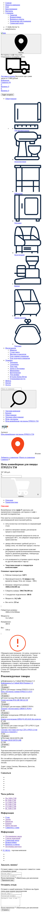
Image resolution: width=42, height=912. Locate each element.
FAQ (7, 7)
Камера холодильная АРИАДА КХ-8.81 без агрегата (21, 719)
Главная (8, 3)
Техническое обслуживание (20, 21)
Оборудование (10, 99)
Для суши (13, 366)
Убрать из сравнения (27, 457)
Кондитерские (15, 373)
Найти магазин (11, 825)
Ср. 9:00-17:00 (10, 802)
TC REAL (6, 850)
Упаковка (9, 360)
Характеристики (11, 502)
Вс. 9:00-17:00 (10, 808)
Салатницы (14, 364)
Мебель (8, 381)
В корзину (28, 495)
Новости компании (12, 5)
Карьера (8, 823)
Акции (8, 819)
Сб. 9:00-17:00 (10, 806)
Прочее (8, 383)
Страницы (9, 13)
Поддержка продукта (13, 846)
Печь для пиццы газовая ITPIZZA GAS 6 (16, 692)
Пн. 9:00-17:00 (10, 798)
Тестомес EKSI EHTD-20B (11, 740)
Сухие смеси (15, 352)
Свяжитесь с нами (12, 828)
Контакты (9, 11)
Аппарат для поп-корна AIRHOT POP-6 (16, 709)
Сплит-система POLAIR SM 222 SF (14, 700)
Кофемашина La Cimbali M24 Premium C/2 (17, 683)
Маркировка (14, 370)
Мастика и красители (18, 354)
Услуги (8, 385)
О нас (7, 817)
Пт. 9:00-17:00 (10, 804)
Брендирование (11, 9)
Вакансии (9, 821)
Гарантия (13, 15)
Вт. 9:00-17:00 (10, 800)
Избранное (5, 80)
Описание (9, 500)
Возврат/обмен (15, 17)
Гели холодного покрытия (20, 358)
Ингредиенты (10, 348)
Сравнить (6, 82)
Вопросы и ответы (17, 19)
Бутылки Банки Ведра (18, 377)
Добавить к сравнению (9, 457)
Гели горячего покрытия (19, 356)
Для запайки (14, 375)
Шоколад (13, 350)
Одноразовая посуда (17, 379)
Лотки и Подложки (17, 368)
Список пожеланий (12, 838)
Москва (21, 52)
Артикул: (4, 432)
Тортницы (14, 362)
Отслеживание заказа (13, 836)
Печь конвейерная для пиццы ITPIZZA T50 (17, 434)
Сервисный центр (17, 23)
